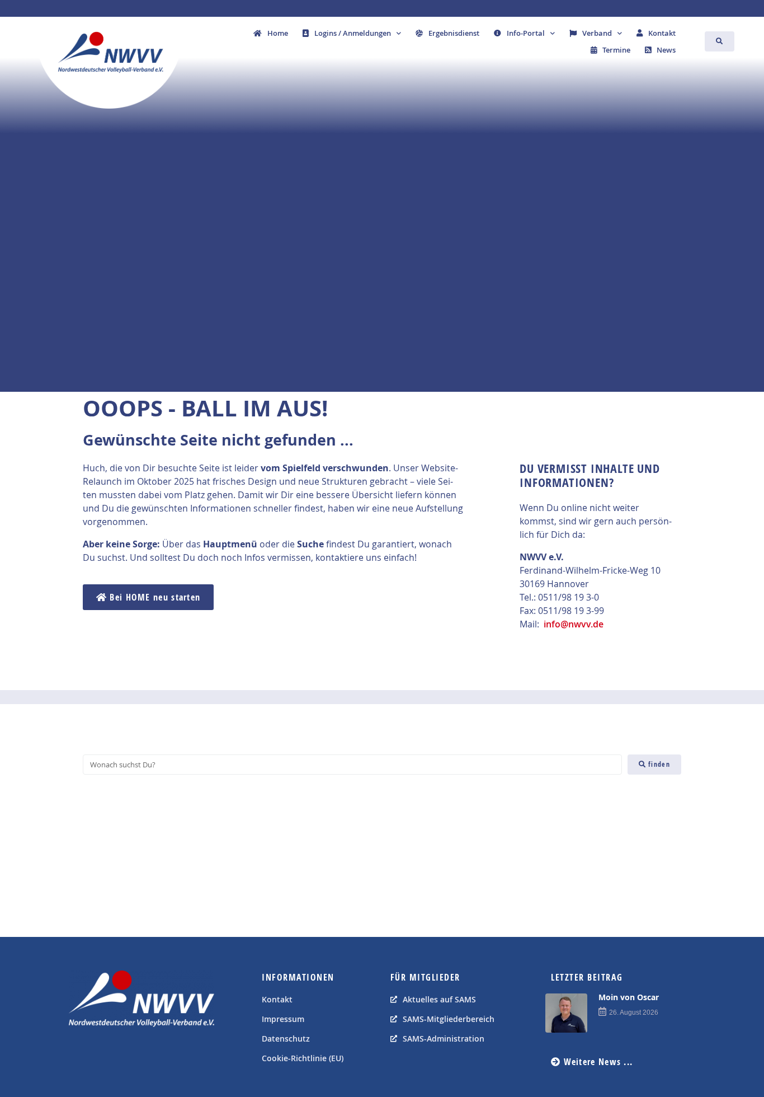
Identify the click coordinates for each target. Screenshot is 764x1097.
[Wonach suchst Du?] (352, 764)
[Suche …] (719, 41)
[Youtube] (105, 1055)
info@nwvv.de (573, 624)
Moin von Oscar (628, 997)
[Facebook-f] (80, 1055)
